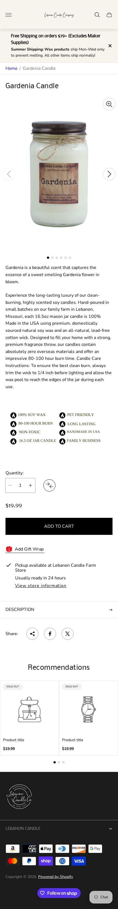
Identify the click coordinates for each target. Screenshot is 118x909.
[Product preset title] (29, 709)
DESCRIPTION (19, 610)
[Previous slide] (9, 174)
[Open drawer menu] (8, 15)
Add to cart (59, 526)
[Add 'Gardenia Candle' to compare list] (49, 485)
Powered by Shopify (55, 876)
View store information (40, 586)
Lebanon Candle (22, 829)
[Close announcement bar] (109, 45)
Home (11, 68)
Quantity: (14, 473)
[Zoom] (109, 104)
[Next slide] (109, 174)
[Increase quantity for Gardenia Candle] (30, 485)
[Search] (97, 15)
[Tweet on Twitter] (67, 634)
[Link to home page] (19, 797)
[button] (48, 258)
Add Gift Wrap (29, 549)
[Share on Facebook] (50, 634)
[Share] (32, 634)
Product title (13, 740)
